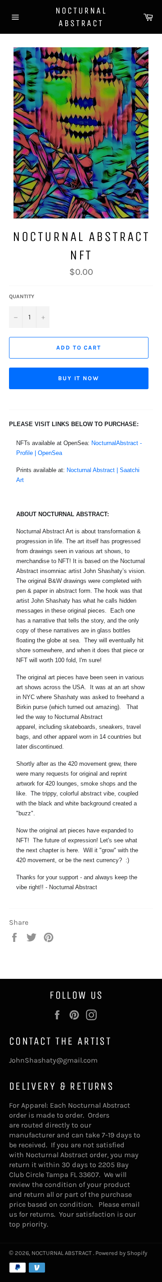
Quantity (21, 296)
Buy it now (79, 378)
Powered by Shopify (121, 1253)
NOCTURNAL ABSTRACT (81, 16)
